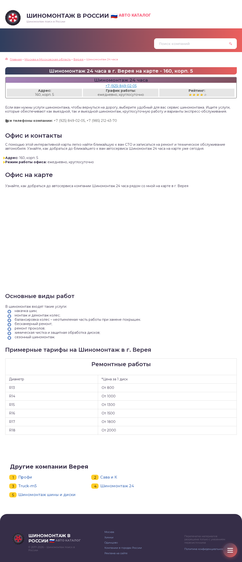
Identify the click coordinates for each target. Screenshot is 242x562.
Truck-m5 (27, 486)
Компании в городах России (123, 547)
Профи (25, 477)
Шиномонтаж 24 (117, 486)
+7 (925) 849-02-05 (121, 86)
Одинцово (111, 542)
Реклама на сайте (115, 553)
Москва (109, 532)
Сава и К (108, 477)
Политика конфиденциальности (205, 549)
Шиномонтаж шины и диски (47, 494)
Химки (108, 537)
